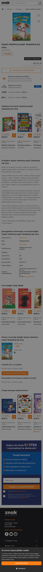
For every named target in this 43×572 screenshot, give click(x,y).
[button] (22, 568)
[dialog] (21, 559)
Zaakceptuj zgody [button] (21, 563)
